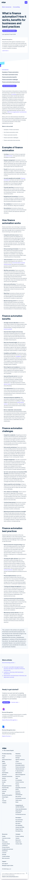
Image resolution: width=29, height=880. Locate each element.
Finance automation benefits (9, 77)
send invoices (9, 155)
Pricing (3, 755)
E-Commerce (19, 763)
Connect (4, 769)
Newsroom (18, 840)
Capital (3, 763)
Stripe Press (18, 842)
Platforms (18, 776)
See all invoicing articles (8, 662)
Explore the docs (6, 736)
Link (3, 784)
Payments (4, 789)
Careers (17, 838)
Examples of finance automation (10, 72)
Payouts (4, 791)
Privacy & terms (6, 847)
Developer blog (19, 831)
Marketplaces (19, 772)
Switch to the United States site (10, 876)
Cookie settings (6, 856)
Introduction (5, 69)
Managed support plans (7, 865)
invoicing (13, 94)
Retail (17, 802)
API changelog (19, 825)
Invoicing (4, 780)
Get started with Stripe (9, 30)
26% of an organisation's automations (17, 112)
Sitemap (4, 854)
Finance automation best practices (11, 82)
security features (8, 569)
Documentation (19, 819)
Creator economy (20, 782)
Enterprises (18, 755)
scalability (18, 356)
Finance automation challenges (10, 79)
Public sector (19, 800)
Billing (3, 761)
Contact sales (14, 702)
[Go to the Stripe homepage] (3, 748)
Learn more (5, 50)
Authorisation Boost (7, 759)
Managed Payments (6, 785)
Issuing (3, 782)
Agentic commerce (20, 759)
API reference (19, 821)
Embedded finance (20, 765)
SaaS (17, 778)
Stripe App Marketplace (21, 809)
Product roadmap (20, 836)
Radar (3, 793)
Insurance (18, 791)
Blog (3, 840)
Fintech (17, 784)
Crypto (3, 770)
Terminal (4, 800)
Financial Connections (7, 776)
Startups (18, 757)
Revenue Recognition (7, 795)
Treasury (4, 802)
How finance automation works (10, 74)
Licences (4, 852)
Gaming (17, 785)
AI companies (19, 780)
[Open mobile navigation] (26, 2)
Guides (3, 836)
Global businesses (20, 769)
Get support (5, 863)
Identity (4, 778)
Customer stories (6, 838)
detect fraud (7, 384)
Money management (20, 774)
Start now (5, 702)
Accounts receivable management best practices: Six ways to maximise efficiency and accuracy (14, 668)
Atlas (3, 757)
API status (18, 823)
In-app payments (20, 770)
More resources (6, 7)
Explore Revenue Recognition (9, 720)
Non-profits (18, 796)
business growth (8, 329)
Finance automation (20, 767)
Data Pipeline (5, 772)
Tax (3, 799)
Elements (4, 774)
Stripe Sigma (5, 797)
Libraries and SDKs (20, 827)
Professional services (21, 798)
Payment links (5, 787)
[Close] (26, 873)
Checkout (4, 765)
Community (5, 842)
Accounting (16, 7)
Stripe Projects (19, 829)
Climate (4, 767)
